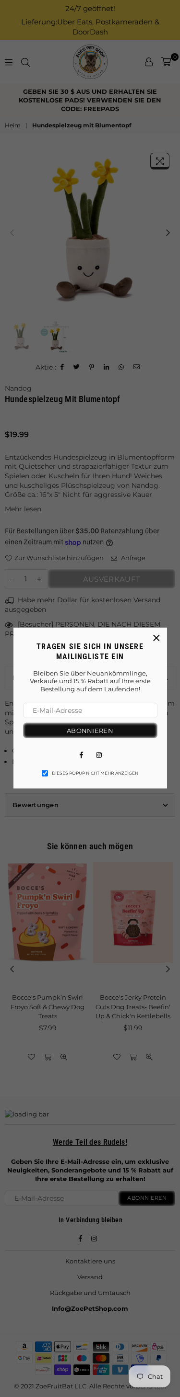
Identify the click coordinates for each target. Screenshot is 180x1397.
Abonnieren (90, 730)
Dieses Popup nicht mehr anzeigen (95, 773)
